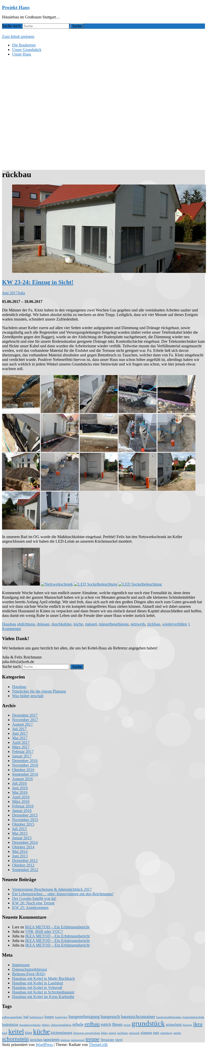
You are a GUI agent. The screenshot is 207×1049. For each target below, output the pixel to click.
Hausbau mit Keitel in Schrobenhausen (43, 992)
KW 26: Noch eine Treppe (33, 903)
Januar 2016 (22, 810)
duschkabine (61, 624)
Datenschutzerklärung (29, 969)
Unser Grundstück (26, 49)
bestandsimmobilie (193, 1017)
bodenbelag (10, 1025)
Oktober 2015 (23, 824)
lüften (104, 1033)
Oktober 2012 (23, 865)
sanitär (177, 1033)
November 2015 (25, 820)
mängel (91, 624)
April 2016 (21, 797)
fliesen (117, 1024)
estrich (106, 1024)
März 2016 (21, 801)
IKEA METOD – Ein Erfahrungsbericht (57, 927)
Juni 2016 (20, 788)
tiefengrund (78, 1040)
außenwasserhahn (12, 1017)
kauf (4, 1033)
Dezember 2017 (25, 715)
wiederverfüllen (174, 624)
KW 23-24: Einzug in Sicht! (37, 282)
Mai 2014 (20, 851)
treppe (92, 1039)
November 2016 (25, 765)
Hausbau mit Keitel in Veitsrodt (37, 987)
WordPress (44, 1044)
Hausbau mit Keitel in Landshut (37, 983)
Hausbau (9, 624)
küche (78, 624)
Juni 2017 (20, 733)
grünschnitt (174, 1025)
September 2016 (25, 774)
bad (26, 1017)
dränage (43, 624)
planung (146, 1033)
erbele (78, 1024)
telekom (65, 1040)
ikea (197, 1024)
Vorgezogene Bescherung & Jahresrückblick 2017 (52, 889)
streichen (36, 1040)
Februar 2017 (23, 751)
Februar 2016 (23, 806)
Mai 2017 (20, 738)
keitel (16, 1031)
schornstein (15, 1039)
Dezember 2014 (25, 842)
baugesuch (110, 1016)
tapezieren (51, 1039)
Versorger (107, 1040)
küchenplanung (61, 1033)
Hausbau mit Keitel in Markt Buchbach (43, 978)
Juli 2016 (19, 783)
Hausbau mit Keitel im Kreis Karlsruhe (43, 996)
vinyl (118, 1040)
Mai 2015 (20, 833)
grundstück (148, 1023)
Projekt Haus (16, 7)
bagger (49, 1017)
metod (112, 1033)
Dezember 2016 (25, 760)
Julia (21, 293)
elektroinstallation (61, 1025)
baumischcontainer (138, 1016)
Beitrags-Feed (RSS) (28, 974)
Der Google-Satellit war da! (34, 898)
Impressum (21, 965)
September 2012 (25, 870)
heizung (187, 1025)
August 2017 (22, 724)
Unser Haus (21, 54)
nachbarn (122, 1033)
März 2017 (21, 747)
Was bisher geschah (27, 696)
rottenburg (166, 1033)
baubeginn (61, 1017)
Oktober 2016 (23, 770)
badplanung (36, 1017)
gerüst (127, 1025)
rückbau (153, 624)
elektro (46, 1025)
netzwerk (138, 624)
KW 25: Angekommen (30, 907)
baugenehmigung (84, 1016)
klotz (28, 1033)
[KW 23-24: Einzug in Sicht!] (109, 271)
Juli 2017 (19, 729)
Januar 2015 (22, 838)
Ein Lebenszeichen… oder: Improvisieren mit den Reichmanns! (62, 894)
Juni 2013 (20, 856)
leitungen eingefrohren (86, 1033)
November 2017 (25, 720)
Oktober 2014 (23, 847)
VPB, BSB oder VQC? (44, 931)
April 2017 (21, 742)
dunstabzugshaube (30, 1025)
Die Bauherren (24, 45)
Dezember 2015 (25, 815)
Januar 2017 (22, 756)
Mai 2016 (20, 792)
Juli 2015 (19, 829)
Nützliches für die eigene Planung (39, 691)
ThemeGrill (98, 1044)
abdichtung (26, 624)
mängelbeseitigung (113, 624)
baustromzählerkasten (169, 1017)
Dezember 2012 (25, 860)
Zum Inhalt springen (18, 36)
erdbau (92, 1024)
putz (156, 1033)
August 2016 (22, 779)
